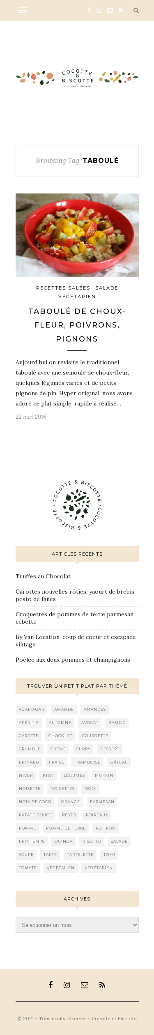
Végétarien (77, 296)
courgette (95, 735)
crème (58, 749)
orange (70, 801)
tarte (50, 854)
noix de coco (35, 801)
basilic (117, 722)
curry (83, 749)
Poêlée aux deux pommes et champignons (73, 659)
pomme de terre (66, 828)
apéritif (29, 722)
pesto (69, 815)
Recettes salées (63, 288)
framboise (87, 762)
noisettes (63, 788)
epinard (29, 762)
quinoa (64, 841)
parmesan (102, 801)
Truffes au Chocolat (43, 576)
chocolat (60, 735)
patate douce (35, 815)
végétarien (99, 867)
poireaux (97, 815)
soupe (26, 854)
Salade (106, 288)
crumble (30, 749)
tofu (109, 854)
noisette (30, 788)
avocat (90, 722)
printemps (32, 841)
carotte (29, 735)
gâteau (119, 762)
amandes (95, 709)
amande (64, 709)
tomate (28, 867)
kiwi (48, 775)
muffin (104, 775)
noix (90, 788)
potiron (106, 828)
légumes (74, 775)
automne (60, 722)
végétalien (61, 867)
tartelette (80, 854)
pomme (27, 828)
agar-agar (31, 709)
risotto (92, 841)
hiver (26, 775)
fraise (56, 762)
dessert (110, 749)
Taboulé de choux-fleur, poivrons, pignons (77, 325)
